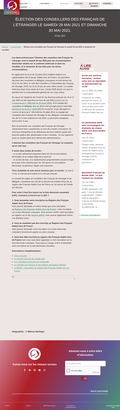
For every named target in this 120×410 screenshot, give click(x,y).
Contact (7, 405)
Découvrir (23, 3)
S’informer (45, 3)
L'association (87, 94)
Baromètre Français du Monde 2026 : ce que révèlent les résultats (93, 175)
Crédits (28, 405)
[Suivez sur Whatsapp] (45, 370)
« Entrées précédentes (90, 215)
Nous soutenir (99, 391)
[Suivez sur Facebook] (25, 370)
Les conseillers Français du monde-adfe (31, 262)
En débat (98, 91)
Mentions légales (49, 405)
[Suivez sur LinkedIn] (30, 370)
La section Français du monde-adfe (29, 259)
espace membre (94, 5)
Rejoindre (22, 7)
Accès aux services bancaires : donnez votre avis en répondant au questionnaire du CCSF (94, 81)
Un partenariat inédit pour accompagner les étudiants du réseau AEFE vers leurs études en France (93, 128)
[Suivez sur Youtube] (40, 370)
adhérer (107, 3)
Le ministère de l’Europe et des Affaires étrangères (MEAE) (40, 265)
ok (85, 378)
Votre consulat (20, 256)
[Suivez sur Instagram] (35, 370)
